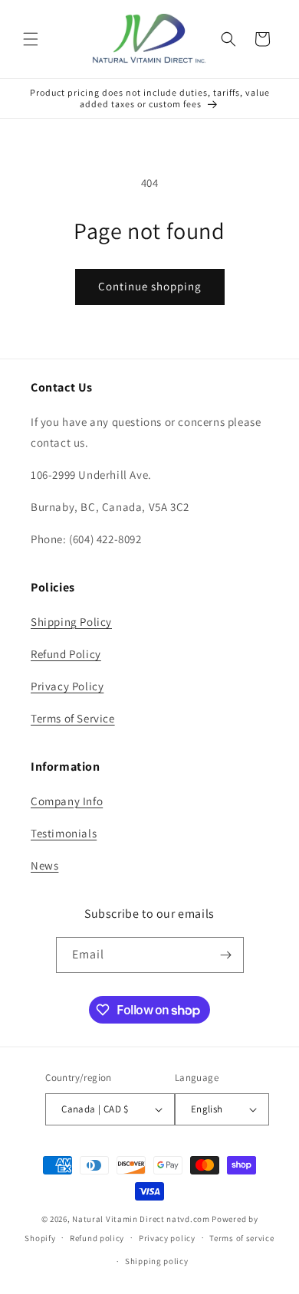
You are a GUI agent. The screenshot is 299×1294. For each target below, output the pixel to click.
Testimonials (64, 833)
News (44, 865)
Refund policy (97, 1238)
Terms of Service (73, 718)
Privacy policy (167, 1238)
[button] (31, 39)
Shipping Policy (71, 621)
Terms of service (241, 1238)
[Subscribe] (226, 955)
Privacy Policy (67, 686)
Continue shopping (150, 286)
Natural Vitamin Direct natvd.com (140, 1219)
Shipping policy (157, 1261)
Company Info (67, 801)
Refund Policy (66, 654)
